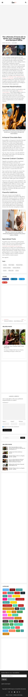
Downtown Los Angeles (8, 618)
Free (10, 596)
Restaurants (12, 630)
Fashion (22, 608)
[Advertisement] (14, 20)
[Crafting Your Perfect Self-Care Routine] (5, 452)
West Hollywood (18, 624)
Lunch (8, 611)
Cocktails (5, 630)
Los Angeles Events (7, 605)
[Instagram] (11, 692)
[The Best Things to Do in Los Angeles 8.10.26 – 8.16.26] (5, 468)
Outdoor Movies (16, 267)
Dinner (21, 621)
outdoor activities (7, 267)
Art (4, 611)
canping (5, 264)
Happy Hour (6, 602)
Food (18, 630)
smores (17, 270)
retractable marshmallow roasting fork (11, 246)
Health (5, 614)
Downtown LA (16, 596)
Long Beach (19, 589)
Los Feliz (17, 592)
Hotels (17, 608)
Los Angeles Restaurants (8, 608)
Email (12, 421)
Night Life (15, 614)
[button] (2, 2)
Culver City (13, 602)
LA (22, 630)
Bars (10, 614)
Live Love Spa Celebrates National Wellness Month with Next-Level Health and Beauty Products (16, 460)
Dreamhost (23, 689)
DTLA (17, 627)
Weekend (12, 589)
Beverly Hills (18, 618)
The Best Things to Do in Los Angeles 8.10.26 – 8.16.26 (16, 469)
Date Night (10, 592)
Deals (16, 621)
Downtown (6, 589)
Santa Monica (6, 627)
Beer (12, 624)
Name (4, 421)
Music (11, 621)
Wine (13, 627)
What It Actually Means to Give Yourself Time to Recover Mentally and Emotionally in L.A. (17, 448)
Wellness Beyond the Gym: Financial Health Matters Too (16, 465)
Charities (21, 605)
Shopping (5, 621)
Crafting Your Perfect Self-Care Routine (15, 452)
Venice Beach (11, 599)
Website (21, 421)
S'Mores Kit (10, 270)
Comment (6, 402)
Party (5, 592)
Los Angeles (6, 633)
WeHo (5, 599)
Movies (15, 605)
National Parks (19, 264)
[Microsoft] (14, 692)
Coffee (22, 592)
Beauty (5, 596)
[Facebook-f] (9, 692)
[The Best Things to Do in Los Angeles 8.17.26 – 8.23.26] (5, 456)
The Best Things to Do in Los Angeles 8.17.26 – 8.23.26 (13, 347)
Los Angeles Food (19, 599)
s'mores (4, 270)
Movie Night (11, 264)
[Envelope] (17, 692)
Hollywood (6, 624)
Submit (22, 437)
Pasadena (20, 611)
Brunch (14, 611)
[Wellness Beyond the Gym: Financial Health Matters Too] (5, 465)
